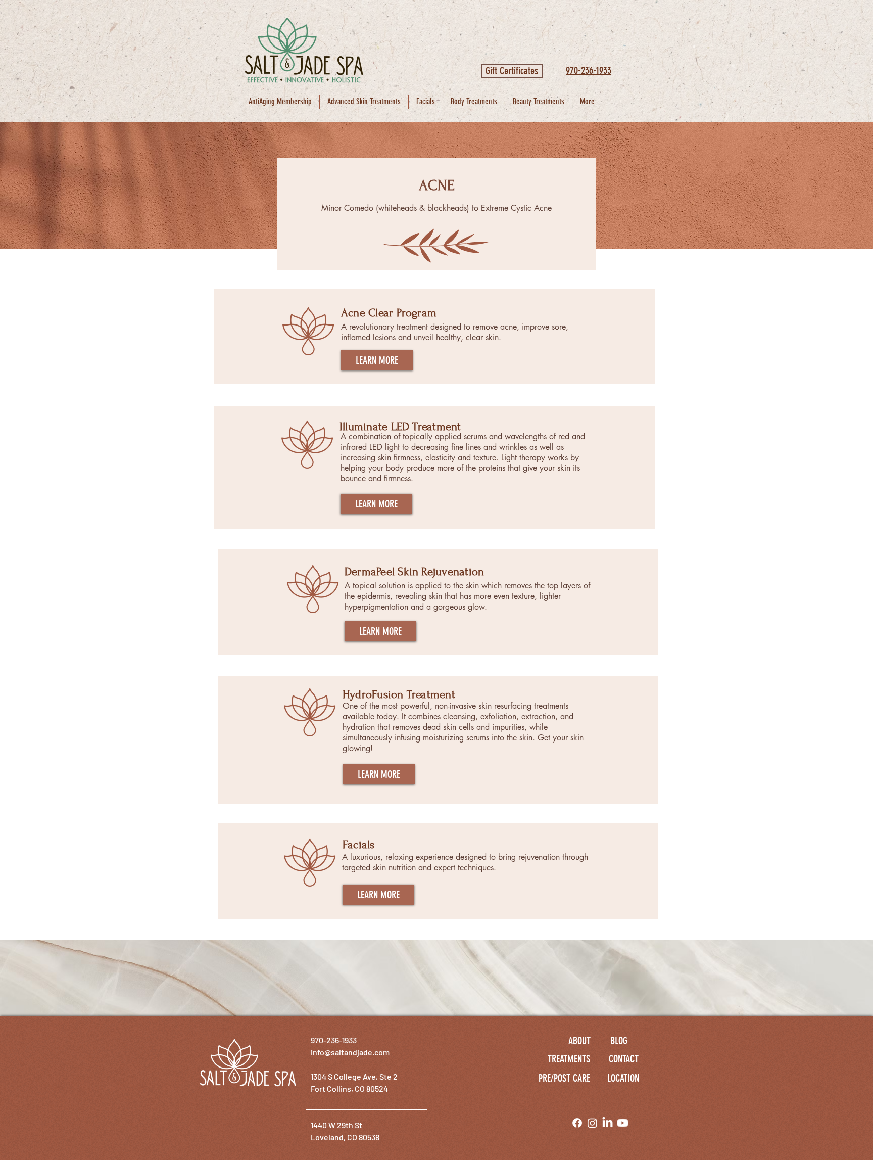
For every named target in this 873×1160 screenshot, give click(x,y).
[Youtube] (622, 1123)
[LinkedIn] (607, 1123)
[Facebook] (577, 1123)
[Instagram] (592, 1123)
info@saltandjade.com (350, 1052)
